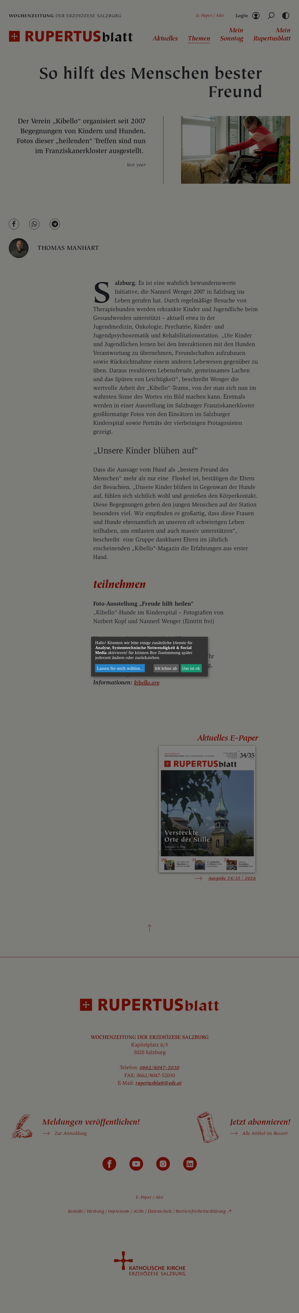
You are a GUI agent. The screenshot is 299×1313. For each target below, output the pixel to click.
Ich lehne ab (166, 668)
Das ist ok (191, 668)
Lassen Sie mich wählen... (120, 668)
